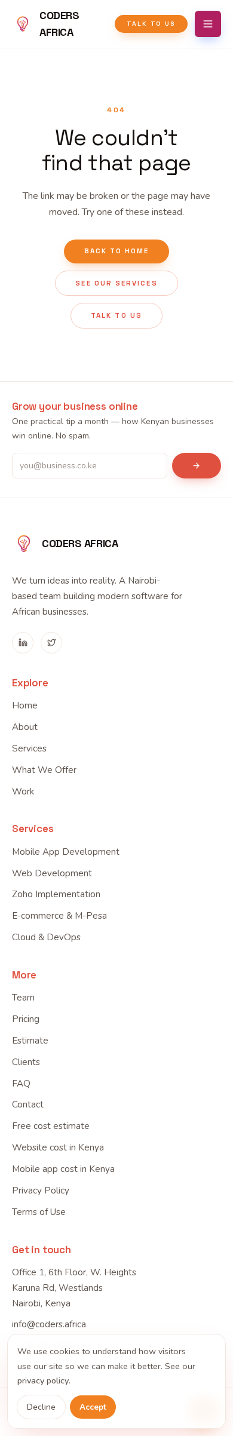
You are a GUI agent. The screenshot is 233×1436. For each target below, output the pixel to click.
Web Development (52, 873)
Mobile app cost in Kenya (63, 1169)
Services (29, 748)
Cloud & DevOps (46, 937)
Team (23, 998)
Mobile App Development (65, 852)
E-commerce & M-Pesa (59, 916)
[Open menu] (208, 24)
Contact (28, 1104)
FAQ (21, 1084)
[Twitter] (51, 642)
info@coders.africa (49, 1324)
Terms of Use (39, 1212)
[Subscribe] (196, 466)
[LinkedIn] (22, 642)
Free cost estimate (51, 1126)
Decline (41, 1407)
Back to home (116, 251)
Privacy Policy (40, 1190)
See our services (116, 283)
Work (23, 791)
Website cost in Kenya (58, 1147)
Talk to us (151, 23)
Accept (92, 1407)
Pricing (25, 1019)
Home (25, 705)
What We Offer (44, 770)
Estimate (30, 1041)
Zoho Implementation (56, 894)
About (25, 727)
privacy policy (43, 1380)
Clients (26, 1062)
